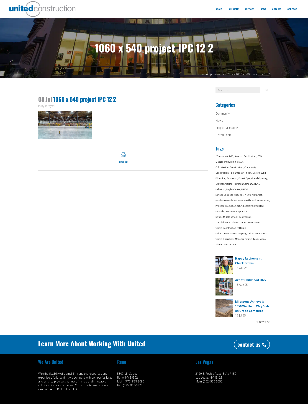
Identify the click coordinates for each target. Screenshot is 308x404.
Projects (219, 205)
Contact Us (248, 344)
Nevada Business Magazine (229, 194)
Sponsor (242, 211)
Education (220, 178)
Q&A (239, 205)
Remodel (220, 211)
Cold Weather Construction (229, 167)
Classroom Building (225, 161)
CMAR (240, 161)
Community (222, 113)
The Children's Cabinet (227, 222)
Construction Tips (224, 172)
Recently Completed (253, 205)
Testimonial (245, 216)
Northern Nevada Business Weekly (233, 200)
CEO (260, 156)
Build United (250, 156)
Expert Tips (244, 178)
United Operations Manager (229, 239)
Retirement (231, 211)
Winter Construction (225, 244)
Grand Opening (259, 178)
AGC (231, 156)
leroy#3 (50, 106)
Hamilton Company (243, 183)
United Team (223, 135)
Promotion (230, 205)
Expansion (232, 178)
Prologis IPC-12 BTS (221, 74)
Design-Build (259, 172)
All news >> (263, 322)
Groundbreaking (223, 183)
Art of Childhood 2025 (250, 280)
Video (263, 239)
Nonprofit (257, 194)
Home (204, 74)
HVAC (257, 183)
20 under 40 (221, 156)
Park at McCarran (260, 200)
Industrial (220, 189)
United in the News (257, 233)
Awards (239, 156)
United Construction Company (230, 233)
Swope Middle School (226, 216)
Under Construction (250, 222)
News (219, 121)
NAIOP (244, 189)
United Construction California (230, 227)
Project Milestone (226, 128)
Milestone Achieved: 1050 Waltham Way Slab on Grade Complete (252, 306)
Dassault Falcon (243, 172)
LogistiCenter (233, 189)
